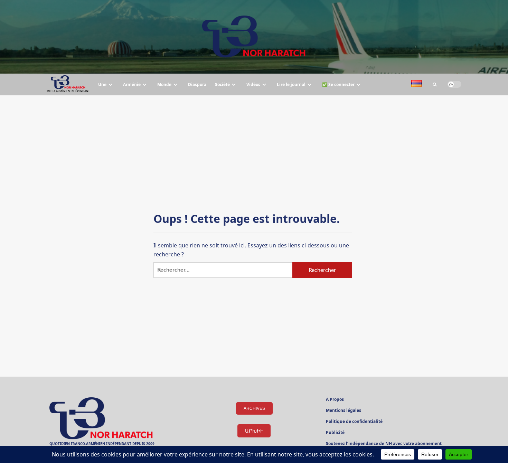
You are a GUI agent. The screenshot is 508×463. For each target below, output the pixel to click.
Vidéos (253, 84)
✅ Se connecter (338, 84)
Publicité (335, 433)
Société (222, 84)
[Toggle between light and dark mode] (454, 84)
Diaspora (197, 84)
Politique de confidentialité (354, 421)
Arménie (132, 84)
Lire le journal (291, 84)
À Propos (335, 399)
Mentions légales (343, 410)
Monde (164, 84)
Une (102, 84)
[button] (434, 84)
